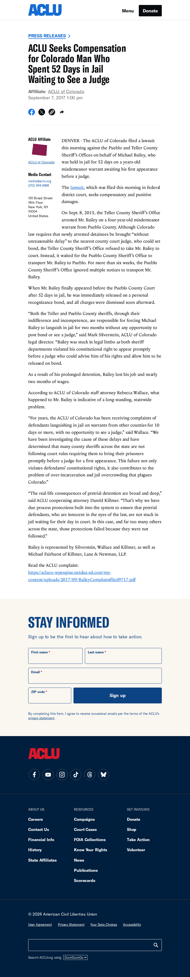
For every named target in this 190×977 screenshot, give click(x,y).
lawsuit (77, 187)
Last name (96, 652)
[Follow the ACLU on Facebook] (34, 774)
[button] (51, 113)
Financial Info (41, 839)
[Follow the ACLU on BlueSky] (103, 774)
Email (35, 672)
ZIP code (38, 692)
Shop (132, 829)
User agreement (40, 924)
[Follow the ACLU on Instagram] (62, 774)
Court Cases (85, 829)
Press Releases (47, 35)
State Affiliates (42, 860)
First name (39, 652)
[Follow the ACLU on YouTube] (48, 774)
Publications (86, 870)
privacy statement (41, 718)
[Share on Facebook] (31, 113)
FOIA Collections (90, 839)
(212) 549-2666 (38, 185)
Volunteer (136, 849)
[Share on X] (41, 113)
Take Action (138, 839)
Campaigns (84, 819)
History (35, 849)
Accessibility (132, 924)
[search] (156, 945)
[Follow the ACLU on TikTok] (76, 774)
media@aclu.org (39, 181)
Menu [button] (128, 10)
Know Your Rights (90, 849)
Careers (35, 819)
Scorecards (84, 880)
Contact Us (38, 829)
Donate (150, 10)
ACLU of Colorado (66, 91)
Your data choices (103, 924)
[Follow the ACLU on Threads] (89, 774)
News (79, 860)
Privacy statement (71, 924)
